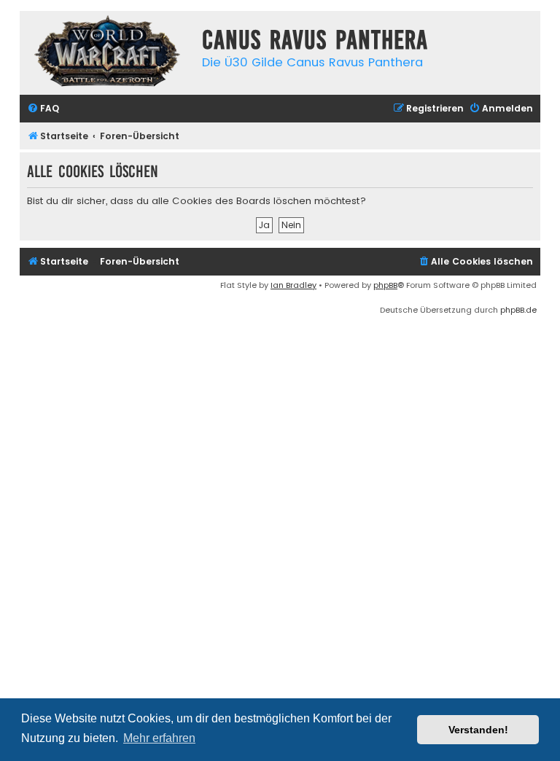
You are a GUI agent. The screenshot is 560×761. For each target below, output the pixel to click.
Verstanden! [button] (478, 729)
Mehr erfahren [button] (159, 738)
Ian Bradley (293, 285)
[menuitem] (43, 109)
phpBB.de (518, 310)
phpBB (385, 285)
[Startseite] (107, 53)
